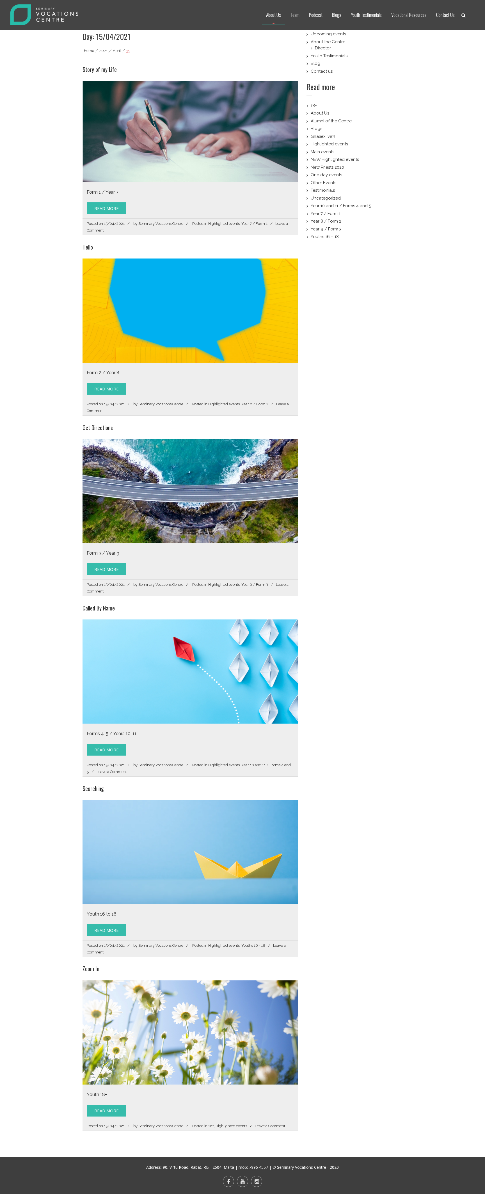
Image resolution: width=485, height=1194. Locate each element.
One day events (326, 174)
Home (89, 51)
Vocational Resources (409, 14)
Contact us (322, 71)
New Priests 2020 (327, 167)
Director (323, 48)
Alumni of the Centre (331, 120)
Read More (106, 208)
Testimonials (323, 190)
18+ (211, 1126)
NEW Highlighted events (335, 159)
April (117, 51)
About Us (273, 14)
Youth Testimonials (366, 14)
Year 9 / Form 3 (254, 584)
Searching (93, 788)
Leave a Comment (112, 772)
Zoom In (91, 968)
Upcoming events (328, 33)
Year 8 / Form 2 (254, 404)
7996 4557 (258, 1167)
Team (294, 14)
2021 (103, 51)
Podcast (315, 14)
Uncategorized (326, 198)
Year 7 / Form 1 (254, 223)
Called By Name (99, 608)
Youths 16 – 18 (325, 236)
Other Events (323, 182)
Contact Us (445, 14)
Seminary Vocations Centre (160, 223)
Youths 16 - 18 (253, 945)
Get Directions (98, 427)
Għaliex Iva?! (323, 136)
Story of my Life (100, 69)
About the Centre (328, 41)
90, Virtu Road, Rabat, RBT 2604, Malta (198, 1167)
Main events (322, 151)
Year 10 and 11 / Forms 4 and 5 (341, 205)
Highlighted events (224, 223)
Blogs (336, 14)
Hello (88, 247)
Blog (315, 63)
